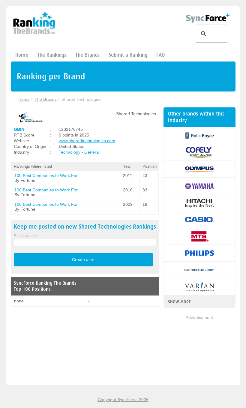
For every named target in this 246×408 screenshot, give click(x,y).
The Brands (87, 55)
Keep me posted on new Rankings (85, 226)
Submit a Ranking (128, 55)
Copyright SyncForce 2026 (123, 399)
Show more (179, 301)
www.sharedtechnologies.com (87, 140)
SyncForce (24, 283)
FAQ (160, 55)
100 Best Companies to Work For (46, 175)
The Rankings (51, 55)
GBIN (19, 129)
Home (21, 55)
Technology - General (79, 152)
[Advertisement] (200, 351)
